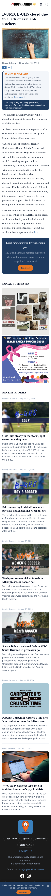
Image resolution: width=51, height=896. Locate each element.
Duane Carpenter (9, 398)
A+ (9, 67)
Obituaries (40, 838)
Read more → (19, 97)
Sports (26, 838)
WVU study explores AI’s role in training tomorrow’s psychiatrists (22, 787)
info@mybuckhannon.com (31, 869)
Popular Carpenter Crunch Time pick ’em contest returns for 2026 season (25, 719)
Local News (11, 838)
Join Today (24, 892)
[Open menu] (5, 4)
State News (26, 845)
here (36, 232)
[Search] (46, 4)
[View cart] (40, 4)
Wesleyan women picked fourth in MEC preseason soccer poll (22, 580)
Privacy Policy (10, 882)
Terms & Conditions (29, 882)
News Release (8, 748)
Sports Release (9, 541)
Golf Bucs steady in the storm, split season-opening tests (23, 437)
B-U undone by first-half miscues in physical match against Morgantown (24, 509)
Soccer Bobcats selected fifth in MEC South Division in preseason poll (24, 648)
